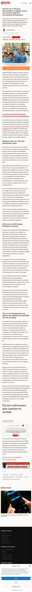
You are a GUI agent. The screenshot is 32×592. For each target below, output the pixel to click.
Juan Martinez (10, 30)
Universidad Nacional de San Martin (11, 479)
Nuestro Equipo (5, 541)
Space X (13, 236)
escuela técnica (13, 474)
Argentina (5, 474)
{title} (21, 590)
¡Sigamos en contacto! (6, 542)
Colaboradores (5, 537)
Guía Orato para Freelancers (7, 549)
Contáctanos (4, 533)
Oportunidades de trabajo (7, 559)
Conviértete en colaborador (7, 555)
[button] (30, 566)
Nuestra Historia (5, 539)
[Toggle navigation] (30, 3)
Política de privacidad (15, 590)
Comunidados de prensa (7, 557)
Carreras (16, 37)
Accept (16, 578)
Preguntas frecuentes (6, 535)
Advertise (4, 551)
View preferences (16, 586)
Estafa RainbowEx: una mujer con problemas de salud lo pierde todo (14, 515)
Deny (16, 582)
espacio (21, 474)
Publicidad (4, 553)
